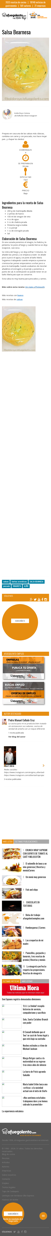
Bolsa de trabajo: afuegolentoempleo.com (33, 916)
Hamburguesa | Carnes (35, 927)
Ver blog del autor (16, 736)
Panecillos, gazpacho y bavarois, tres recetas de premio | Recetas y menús (34, 956)
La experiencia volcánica (12, 1111)
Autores (5, 1166)
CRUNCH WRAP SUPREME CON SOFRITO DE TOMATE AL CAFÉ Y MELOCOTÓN (35, 853)
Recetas (5, 1158)
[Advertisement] (25, 464)
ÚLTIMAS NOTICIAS (11, 981)
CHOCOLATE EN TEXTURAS (31, 904)
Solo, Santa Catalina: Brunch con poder (35, 1021)
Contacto (6, 1179)
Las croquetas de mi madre (33, 942)
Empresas (6, 1170)
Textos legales (8, 1187)
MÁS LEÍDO (8, 841)
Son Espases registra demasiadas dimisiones (21, 999)
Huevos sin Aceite (10, 1199)
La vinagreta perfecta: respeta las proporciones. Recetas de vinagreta (34, 970)
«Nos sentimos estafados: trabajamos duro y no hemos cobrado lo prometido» (35, 1101)
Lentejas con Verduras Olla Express (18, 1195)
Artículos (6, 1162)
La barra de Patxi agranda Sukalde (34, 1073)
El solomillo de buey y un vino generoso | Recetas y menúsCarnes (35, 867)
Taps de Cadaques (10, 1191)
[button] (4, 764)
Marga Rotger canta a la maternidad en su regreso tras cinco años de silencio (34, 1061)
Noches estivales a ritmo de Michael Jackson (35, 1047)
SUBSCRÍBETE (20, 620)
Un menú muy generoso (36, 877)
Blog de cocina (8, 1154)
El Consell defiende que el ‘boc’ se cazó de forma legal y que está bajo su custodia (36, 1035)
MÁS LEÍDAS (27, 981)
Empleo (5, 1183)
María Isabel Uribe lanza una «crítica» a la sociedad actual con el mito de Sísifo (35, 1088)
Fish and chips (32, 889)
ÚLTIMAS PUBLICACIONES (26, 841)
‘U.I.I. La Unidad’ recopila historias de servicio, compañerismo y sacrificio (34, 1009)
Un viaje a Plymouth (35, 287)
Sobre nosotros (9, 1174)
